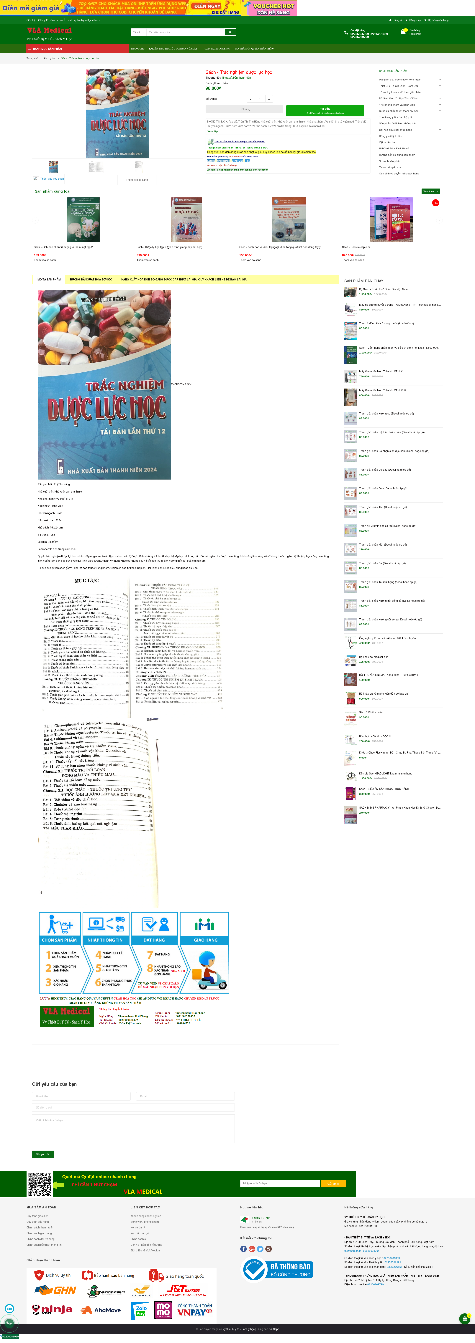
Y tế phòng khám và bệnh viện (397, 104)
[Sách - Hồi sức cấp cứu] (289, 219)
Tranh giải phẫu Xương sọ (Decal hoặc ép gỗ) (386, 413)
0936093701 (261, 1217)
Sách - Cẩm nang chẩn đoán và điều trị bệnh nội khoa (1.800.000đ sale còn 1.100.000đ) (399, 348)
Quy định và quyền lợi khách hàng (399, 173)
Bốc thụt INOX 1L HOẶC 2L (375, 736)
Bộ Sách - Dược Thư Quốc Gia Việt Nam (383, 289)
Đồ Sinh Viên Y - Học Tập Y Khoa (398, 98)
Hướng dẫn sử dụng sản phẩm (397, 154)
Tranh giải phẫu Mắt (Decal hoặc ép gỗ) (383, 544)
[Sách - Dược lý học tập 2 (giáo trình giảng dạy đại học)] (83, 219)
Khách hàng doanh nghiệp (146, 1216)
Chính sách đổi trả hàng (41, 1239)
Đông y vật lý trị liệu (390, 136)
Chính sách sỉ (138, 1239)
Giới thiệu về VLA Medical (145, 1250)
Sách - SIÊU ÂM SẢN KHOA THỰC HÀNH (384, 789)
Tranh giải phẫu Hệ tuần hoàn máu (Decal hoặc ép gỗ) (392, 432)
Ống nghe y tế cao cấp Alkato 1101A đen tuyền (387, 638)
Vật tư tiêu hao (387, 142)
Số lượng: (211, 98)
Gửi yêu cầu (43, 1154)
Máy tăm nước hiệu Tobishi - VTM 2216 (383, 390)
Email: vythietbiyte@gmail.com (83, 20)
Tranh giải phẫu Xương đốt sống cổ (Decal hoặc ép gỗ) (392, 600)
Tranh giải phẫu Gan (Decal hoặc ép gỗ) (383, 488)
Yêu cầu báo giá (140, 1233)
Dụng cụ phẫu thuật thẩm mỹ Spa (399, 110)
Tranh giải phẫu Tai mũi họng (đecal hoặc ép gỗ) (388, 582)
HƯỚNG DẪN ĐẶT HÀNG (394, 148)
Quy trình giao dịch (37, 1216)
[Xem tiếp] (213, 131)
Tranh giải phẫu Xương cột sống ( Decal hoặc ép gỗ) (390, 619)
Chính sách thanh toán (40, 1227)
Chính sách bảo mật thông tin (44, 1244)
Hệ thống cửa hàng (438, 20)
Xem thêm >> (430, 191)
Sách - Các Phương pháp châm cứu (363, 254)
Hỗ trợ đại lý (138, 1227)
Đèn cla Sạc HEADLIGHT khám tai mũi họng (385, 773)
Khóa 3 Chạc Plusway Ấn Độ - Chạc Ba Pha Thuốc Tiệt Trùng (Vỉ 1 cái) (399, 752)
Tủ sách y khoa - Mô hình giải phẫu (400, 92)
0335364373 (394, 1266)
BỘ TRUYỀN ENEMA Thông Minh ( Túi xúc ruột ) (388, 675)
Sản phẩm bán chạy (363, 281)
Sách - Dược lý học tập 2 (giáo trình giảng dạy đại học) (67, 247)
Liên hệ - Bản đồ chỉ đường (146, 1244)
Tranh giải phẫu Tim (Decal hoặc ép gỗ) (383, 507)
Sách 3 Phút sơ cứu (371, 712)
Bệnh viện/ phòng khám (145, 1221)
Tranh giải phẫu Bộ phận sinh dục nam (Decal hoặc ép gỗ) (394, 451)
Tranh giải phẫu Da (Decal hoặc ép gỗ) (382, 563)
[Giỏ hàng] (403, 32)
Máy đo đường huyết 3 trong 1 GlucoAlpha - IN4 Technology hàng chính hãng (398, 305)
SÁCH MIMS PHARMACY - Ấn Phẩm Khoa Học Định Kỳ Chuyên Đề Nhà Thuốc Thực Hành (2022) (399, 808)
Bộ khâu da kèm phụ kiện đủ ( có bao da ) (384, 693)
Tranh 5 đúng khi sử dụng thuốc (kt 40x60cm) (386, 323)
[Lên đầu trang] (470, 1295)
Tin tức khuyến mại (390, 167)
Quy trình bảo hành (38, 1221)
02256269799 (375, 1284)
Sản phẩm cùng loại (53, 191)
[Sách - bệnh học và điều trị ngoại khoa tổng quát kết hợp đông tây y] (186, 219)
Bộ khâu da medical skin (373, 657)
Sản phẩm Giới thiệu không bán (397, 123)
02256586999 (352, 1251)
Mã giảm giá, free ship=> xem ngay (399, 79)
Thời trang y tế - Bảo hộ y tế (395, 117)
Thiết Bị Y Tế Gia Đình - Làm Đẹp (399, 85)
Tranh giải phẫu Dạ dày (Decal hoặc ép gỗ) (385, 469)
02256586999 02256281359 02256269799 (369, 35)
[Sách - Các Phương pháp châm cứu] (391, 223)
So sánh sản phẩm (390, 161)
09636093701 (371, 1251)
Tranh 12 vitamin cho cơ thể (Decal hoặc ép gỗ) (387, 526)
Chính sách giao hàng (39, 1233)
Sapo (276, 1329)
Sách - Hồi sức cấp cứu (254, 247)
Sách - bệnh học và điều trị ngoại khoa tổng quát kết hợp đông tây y (177, 247)
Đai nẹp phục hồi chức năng (395, 129)
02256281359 (392, 1258)
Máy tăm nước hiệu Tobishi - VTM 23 (381, 371)
